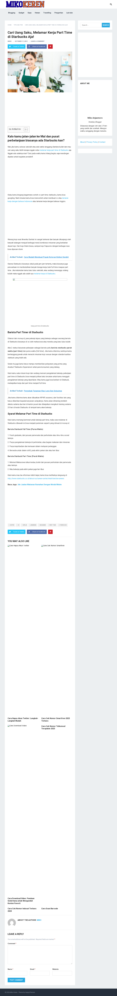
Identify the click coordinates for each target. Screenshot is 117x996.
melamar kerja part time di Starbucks (54, 150)
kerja (25, 525)
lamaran (33, 525)
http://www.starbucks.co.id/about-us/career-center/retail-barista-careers (36, 478)
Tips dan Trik (18, 25)
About (82, 142)
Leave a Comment (37, 41)
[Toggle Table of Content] (24, 129)
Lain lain (69, 13)
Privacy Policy (92, 142)
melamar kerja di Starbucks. (45, 274)
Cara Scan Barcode (49, 908)
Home (10, 25)
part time (52, 525)
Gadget (21, 13)
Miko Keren (13, 992)
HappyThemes (30, 992)
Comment (12, 943)
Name (10, 969)
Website (55, 969)
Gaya (29, 13)
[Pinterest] (50, 46)
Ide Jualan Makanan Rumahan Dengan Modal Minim (40, 484)
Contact (102, 142)
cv (18, 525)
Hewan (37, 13)
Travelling (47, 13)
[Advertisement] (40, 110)
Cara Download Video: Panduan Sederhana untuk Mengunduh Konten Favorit (21, 900)
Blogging (11, 13)
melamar (43, 525)
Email (32, 969)
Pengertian (59, 13)
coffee (12, 525)
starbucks (63, 525)
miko (9, 41)
